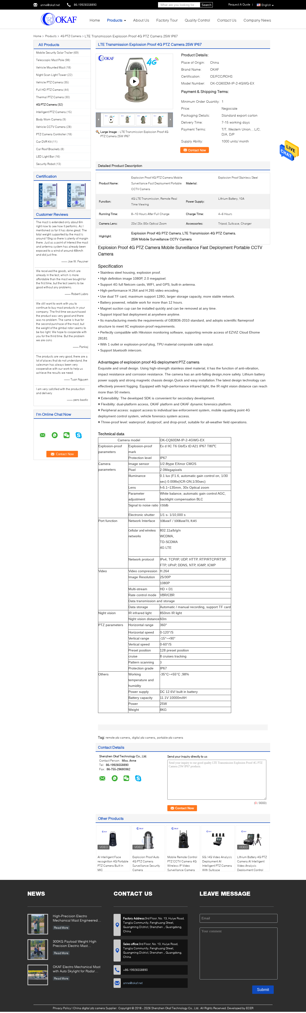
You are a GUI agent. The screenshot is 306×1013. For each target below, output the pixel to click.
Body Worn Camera (49, 119)
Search (206, 5)
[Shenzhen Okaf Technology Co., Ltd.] (59, 19)
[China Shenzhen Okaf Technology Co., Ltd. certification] (48, 196)
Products (114, 20)
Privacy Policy (62, 1008)
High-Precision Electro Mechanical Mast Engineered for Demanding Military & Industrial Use (75, 918)
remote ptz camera (118, 737)
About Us (141, 20)
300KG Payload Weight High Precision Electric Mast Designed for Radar (74, 944)
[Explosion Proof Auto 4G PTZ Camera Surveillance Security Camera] (148, 839)
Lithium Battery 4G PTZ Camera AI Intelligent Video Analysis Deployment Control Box (252, 865)
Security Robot (45, 164)
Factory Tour (167, 20)
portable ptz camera (170, 737)
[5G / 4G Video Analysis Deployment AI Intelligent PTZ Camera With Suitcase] (218, 839)
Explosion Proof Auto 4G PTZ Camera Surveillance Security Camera (146, 863)
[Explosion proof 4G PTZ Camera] (134, 81)
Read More (61, 927)
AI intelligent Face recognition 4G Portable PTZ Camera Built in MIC (113, 863)
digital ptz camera (143, 737)
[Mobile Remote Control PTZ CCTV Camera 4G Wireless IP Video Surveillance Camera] (183, 839)
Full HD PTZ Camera (49, 89)
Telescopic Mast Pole (50, 60)
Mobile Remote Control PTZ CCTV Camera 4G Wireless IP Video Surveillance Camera (182, 863)
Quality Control (197, 20)
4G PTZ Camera (70, 36)
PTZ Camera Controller (51, 134)
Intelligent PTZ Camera (51, 112)
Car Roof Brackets (48, 149)
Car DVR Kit (43, 141)
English (266, 5)
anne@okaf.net (50, 5)
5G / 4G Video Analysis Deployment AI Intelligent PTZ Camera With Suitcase (217, 863)
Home (95, 20)
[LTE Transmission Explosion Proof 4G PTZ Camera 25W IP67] (127, 119)
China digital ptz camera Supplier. (95, 1008)
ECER (249, 1008)
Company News (257, 20)
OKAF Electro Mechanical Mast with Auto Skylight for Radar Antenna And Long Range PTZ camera (76, 969)
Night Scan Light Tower (51, 75)
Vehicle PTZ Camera (49, 82)
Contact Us (226, 20)
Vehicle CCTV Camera (51, 127)
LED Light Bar (45, 156)
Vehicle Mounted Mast (50, 67)
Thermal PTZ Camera (50, 97)
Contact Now (197, 150)
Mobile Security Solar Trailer (54, 52)
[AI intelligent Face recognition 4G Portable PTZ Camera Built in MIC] (113, 839)
